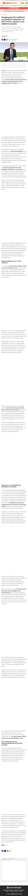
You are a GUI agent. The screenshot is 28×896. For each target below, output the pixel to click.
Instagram (11, 894)
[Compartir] (2, 40)
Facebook (7, 894)
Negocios (20, 5)
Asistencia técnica (14, 891)
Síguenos (15, 39)
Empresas (2, 5)
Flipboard (17, 894)
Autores (20, 891)
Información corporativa (8, 890)
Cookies (7, 891)
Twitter (9, 894)
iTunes (21, 894)
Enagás (5, 845)
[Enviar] (7, 40)
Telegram (19, 894)
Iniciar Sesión (26, 3)
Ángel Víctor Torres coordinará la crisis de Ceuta (13, 0)
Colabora (22, 2)
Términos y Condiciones (19, 890)
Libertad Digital (14, 887)
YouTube (13, 894)
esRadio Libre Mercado (14, 5)
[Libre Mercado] (10, 3)
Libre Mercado (4, 14)
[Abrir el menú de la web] (1, 3)
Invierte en (7, 5)
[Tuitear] (5, 40)
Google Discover (15, 894)
